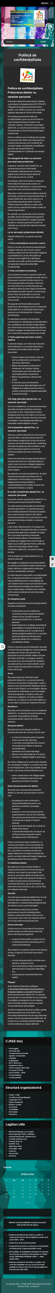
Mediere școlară (15, 1105)
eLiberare (12, 1151)
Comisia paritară (15, 1078)
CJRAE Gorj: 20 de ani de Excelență (22, 1243)
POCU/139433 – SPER (17, 1073)
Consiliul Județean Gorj (18, 1139)
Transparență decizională (18, 1053)
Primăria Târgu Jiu (15, 1141)
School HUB (13, 1153)
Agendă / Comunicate (17, 1056)
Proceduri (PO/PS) (16, 1070)
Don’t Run (12, 1156)
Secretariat (13, 1107)
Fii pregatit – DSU (15, 1149)
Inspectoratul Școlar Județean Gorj (22, 1137)
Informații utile (14, 1051)
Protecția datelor (15, 1075)
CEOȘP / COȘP (14, 1095)
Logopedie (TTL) (15, 1100)
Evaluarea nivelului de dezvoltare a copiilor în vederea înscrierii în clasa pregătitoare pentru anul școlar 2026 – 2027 (28, 1237)
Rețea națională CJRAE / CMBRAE (21, 1134)
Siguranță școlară (15, 1146)
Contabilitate (13, 1109)
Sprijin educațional (16, 1102)
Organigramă (13, 1061)
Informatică (13, 1112)
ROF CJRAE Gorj (15, 1063)
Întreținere (13, 1114)
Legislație (12, 1058)
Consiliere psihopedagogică (19, 1097)
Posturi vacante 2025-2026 (19, 1068)
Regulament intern (16, 1065)
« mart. (27, 1203)
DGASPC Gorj (14, 1144)
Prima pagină (13, 1049)
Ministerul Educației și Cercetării (21, 1132)
